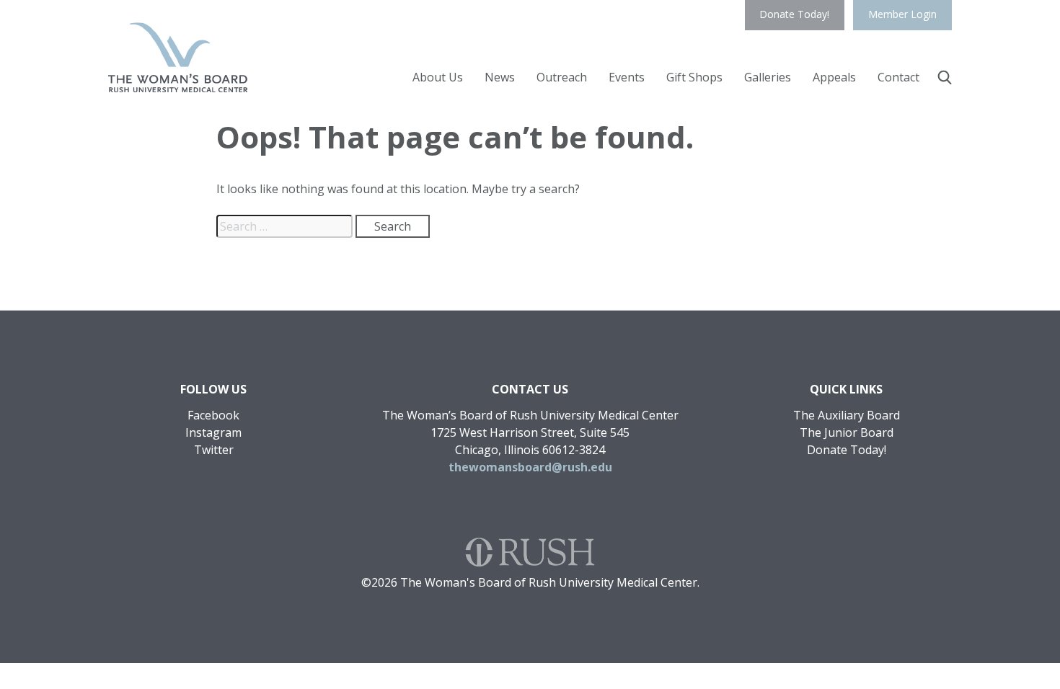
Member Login (902, 14)
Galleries (767, 77)
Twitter (214, 450)
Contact (898, 77)
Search (944, 77)
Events (627, 77)
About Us (437, 77)
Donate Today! (794, 14)
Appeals (834, 77)
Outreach (561, 77)
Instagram (213, 432)
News (500, 77)
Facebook (213, 415)
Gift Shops (694, 77)
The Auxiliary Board (846, 415)
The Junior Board (846, 432)
